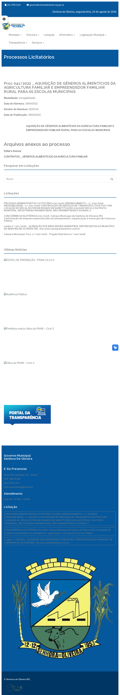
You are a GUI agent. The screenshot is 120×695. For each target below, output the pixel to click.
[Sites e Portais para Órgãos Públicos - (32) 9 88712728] (13, 687)
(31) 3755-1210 (13, 5)
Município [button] (14, 34)
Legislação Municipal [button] (92, 34)
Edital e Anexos (12, 151)
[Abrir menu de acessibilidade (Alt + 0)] (4, 19)
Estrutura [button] (32, 34)
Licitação (49, 34)
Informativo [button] (66, 34)
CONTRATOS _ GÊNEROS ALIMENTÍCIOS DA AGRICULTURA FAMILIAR (46, 156)
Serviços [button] (37, 42)
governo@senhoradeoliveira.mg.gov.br (47, 5)
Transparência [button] (17, 42)
